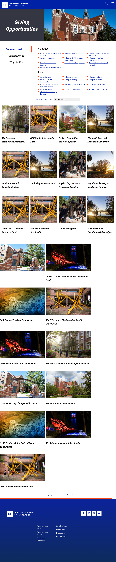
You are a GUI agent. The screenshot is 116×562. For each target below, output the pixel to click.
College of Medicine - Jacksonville (47, 81)
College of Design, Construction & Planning (99, 54)
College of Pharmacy (95, 80)
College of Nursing (71, 80)
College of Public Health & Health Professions (49, 86)
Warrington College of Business (50, 68)
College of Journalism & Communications (96, 59)
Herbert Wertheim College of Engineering (98, 64)
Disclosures (61, 533)
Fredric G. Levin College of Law (75, 63)
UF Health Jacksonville (72, 89)
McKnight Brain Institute (97, 84)
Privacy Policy (61, 536)
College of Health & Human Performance (74, 59)
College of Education (47, 58)
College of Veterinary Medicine (75, 84)
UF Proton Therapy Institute (98, 89)
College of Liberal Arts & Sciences (48, 64)
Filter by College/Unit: (44, 99)
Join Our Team (62, 526)
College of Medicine (95, 77)
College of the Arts (71, 53)
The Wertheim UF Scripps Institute (48, 93)
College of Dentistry (71, 77)
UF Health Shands (46, 89)
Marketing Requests (41, 539)
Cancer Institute (45, 77)
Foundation (60, 529)
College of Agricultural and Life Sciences (50, 54)
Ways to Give (16, 62)
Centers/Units (16, 55)
